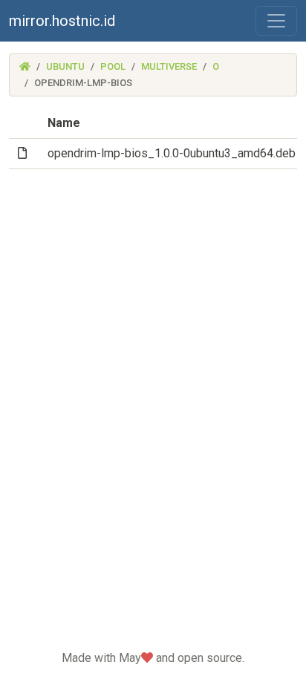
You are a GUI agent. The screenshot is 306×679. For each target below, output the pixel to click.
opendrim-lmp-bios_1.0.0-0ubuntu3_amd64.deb (172, 153)
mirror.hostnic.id (62, 21)
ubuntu (65, 66)
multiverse (169, 66)
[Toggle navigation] (276, 21)
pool (113, 66)
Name (64, 123)
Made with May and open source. (153, 658)
